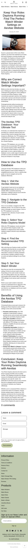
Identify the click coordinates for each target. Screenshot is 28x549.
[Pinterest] (21, 531)
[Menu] (2, 2)
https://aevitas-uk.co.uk (7, 189)
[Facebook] (7, 531)
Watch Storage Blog (6, 476)
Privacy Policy (5, 460)
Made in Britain (5, 500)
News (2, 473)
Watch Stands (5, 497)
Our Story (3, 511)
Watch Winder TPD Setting (8, 478)
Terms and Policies (14, 547)
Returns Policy (5, 465)
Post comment (7, 445)
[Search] (5, 2)
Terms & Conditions (6, 462)
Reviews (3, 481)
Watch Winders (5, 6)
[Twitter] (18, 531)
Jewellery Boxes (5, 503)
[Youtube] (13, 531)
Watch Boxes (14, 6)
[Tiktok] (15, 531)
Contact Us (4, 470)
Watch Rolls (22, 6)
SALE (3, 505)
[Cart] (26, 2)
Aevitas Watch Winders (15, 543)
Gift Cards (4, 508)
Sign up (14, 525)
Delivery (3, 468)
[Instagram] (10, 531)
